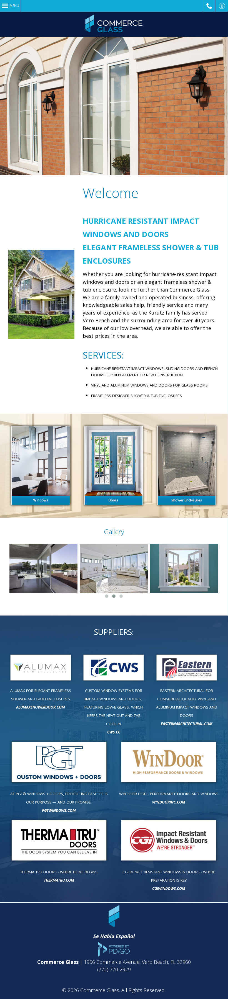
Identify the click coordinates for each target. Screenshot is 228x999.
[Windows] (40, 465)
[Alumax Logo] (40, 668)
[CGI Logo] (168, 840)
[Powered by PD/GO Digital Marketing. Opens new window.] (114, 955)
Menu (14, 5)
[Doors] (113, 465)
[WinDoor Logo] (168, 762)
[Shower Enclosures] (186, 465)
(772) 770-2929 (114, 969)
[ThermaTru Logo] (59, 840)
